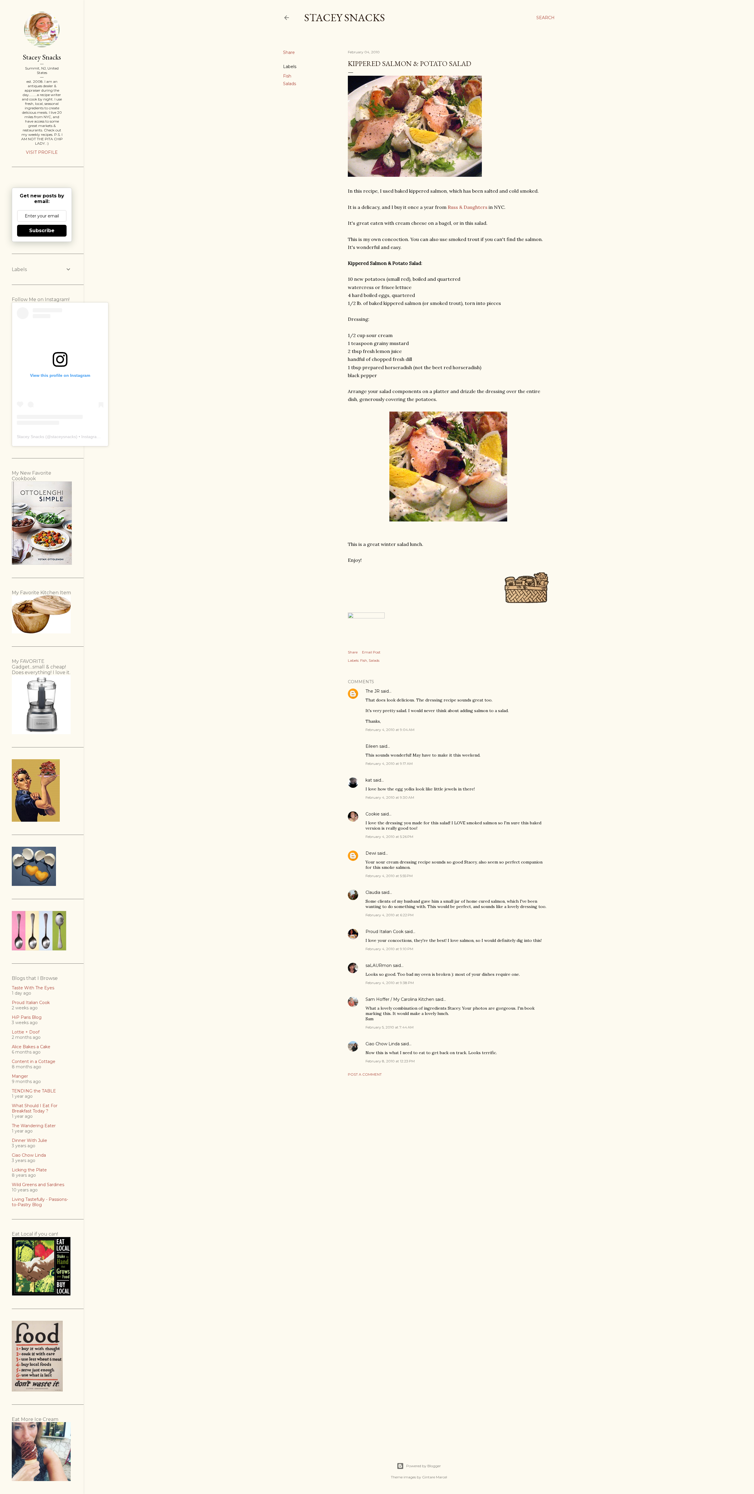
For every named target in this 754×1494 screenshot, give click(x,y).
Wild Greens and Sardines (38, 1184)
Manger (20, 1076)
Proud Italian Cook (385, 931)
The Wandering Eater (34, 1125)
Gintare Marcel (434, 1477)
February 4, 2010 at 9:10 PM (389, 949)
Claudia (373, 892)
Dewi (371, 853)
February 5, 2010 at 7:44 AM (390, 1027)
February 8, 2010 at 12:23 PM (390, 1061)
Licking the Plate (29, 1170)
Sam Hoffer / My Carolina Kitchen (400, 999)
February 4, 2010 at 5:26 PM (389, 836)
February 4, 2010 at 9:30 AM (390, 797)
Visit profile (42, 152)
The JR (373, 691)
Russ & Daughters (467, 207)
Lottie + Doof (25, 1032)
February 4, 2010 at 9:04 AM (390, 729)
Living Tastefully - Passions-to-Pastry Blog (40, 1202)
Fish (287, 76)
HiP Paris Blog (27, 1017)
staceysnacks (63, 436)
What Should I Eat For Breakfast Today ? (34, 1108)
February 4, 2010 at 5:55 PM (389, 876)
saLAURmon (379, 965)
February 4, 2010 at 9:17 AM (389, 763)
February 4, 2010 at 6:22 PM (390, 915)
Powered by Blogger (423, 1466)
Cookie (373, 814)
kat (369, 780)
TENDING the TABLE (34, 1091)
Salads (289, 83)
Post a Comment (365, 1074)
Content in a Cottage (33, 1061)
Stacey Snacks (344, 17)
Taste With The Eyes (33, 988)
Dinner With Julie (29, 1140)
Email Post (371, 652)
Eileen (372, 746)
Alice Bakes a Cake (31, 1046)
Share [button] (289, 52)
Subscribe (41, 230)
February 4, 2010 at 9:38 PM (390, 982)
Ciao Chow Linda (383, 1043)
